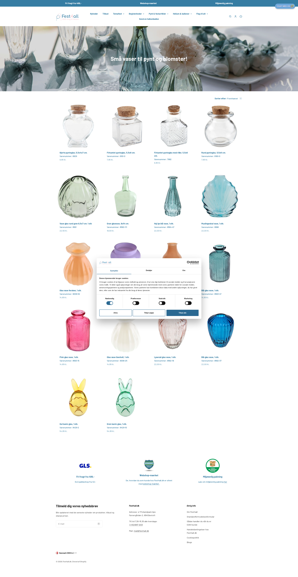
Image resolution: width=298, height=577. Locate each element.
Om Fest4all (192, 512)
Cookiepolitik (193, 537)
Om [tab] (183, 270)
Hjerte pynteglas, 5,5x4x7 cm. (73, 152)
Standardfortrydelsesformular (200, 516)
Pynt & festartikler (157, 13)
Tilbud (105, 13)
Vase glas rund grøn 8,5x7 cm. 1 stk (76, 223)
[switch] (136, 303)
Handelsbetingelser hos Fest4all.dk (198, 531)
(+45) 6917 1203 (136, 524)
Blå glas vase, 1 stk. (210, 290)
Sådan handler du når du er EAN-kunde (199, 523)
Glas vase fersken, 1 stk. (71, 290)
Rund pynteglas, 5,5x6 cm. (213, 152)
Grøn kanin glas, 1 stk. (117, 424)
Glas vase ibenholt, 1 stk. (118, 357)
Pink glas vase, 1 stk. (69, 357)
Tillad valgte (149, 313)
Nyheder (94, 13)
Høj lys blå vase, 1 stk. (164, 223)
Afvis (115, 313)
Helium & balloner (181, 13)
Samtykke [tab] (114, 271)
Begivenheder (135, 13)
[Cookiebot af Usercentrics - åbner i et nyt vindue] (188, 262)
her (225, 482)
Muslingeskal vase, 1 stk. (212, 223)
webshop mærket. (151, 483)
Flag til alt (201, 13)
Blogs (189, 542)
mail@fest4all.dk (141, 531)
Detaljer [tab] (149, 270)
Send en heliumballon (149, 19)
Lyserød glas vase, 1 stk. (165, 357)
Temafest (117, 13)
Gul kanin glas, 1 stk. (69, 424)
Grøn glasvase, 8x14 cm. (118, 223)
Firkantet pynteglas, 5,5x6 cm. (121, 152)
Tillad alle (182, 313)
